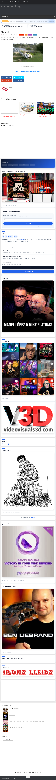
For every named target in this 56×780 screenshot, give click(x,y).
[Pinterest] (21, 165)
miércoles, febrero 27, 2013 (11, 34)
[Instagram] (15, 165)
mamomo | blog (11, 6)
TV (6, 236)
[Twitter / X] (4, 165)
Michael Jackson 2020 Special (16, 727)
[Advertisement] (13, 690)
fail (26, 34)
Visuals (15, 236)
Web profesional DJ (28, 271)
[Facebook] (10, 165)
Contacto (29, 2)
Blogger (33, 517)
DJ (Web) (14, 2)
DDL (4, 34)
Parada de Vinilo (21, 2)
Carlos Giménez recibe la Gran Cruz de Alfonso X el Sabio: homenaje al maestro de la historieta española (31, 21)
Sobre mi (8, 2)
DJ (3, 236)
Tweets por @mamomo (7, 444)
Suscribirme (28, 223)
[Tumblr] (26, 165)
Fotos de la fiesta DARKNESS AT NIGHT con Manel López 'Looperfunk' (26, 721)
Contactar (28, 268)
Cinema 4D (12, 715)
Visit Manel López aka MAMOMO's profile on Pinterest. (28, 772)
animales (22, 34)
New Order (10, 236)
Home (3, 2)
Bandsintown (5, 661)
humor (30, 34)
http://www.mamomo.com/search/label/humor (28, 71)
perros (34, 34)
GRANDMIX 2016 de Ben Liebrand (17, 709)
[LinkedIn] (32, 165)
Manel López (22, 239)
